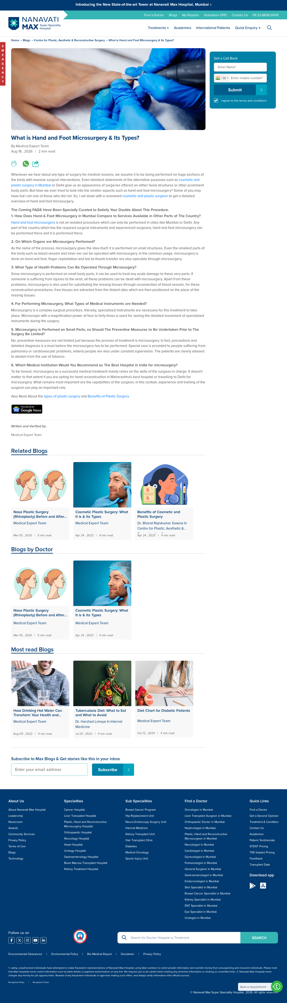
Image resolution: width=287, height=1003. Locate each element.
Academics (182, 27)
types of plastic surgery (62, 396)
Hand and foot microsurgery (33, 222)
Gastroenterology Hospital (81, 857)
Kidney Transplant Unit (140, 834)
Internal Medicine (136, 828)
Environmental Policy (64, 954)
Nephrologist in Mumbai (200, 828)
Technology (15, 858)
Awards (13, 828)
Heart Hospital (73, 844)
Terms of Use (17, 846)
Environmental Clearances (25, 954)
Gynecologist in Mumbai (200, 857)
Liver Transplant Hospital (80, 816)
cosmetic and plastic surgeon (145, 195)
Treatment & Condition (264, 822)
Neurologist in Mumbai (199, 844)
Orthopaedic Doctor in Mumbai (205, 822)
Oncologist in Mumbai (199, 810)
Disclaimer (127, 954)
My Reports (190, 15)
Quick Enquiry (246, 27)
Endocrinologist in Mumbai (202, 881)
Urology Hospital (75, 851)
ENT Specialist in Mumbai (201, 905)
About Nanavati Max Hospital (27, 810)
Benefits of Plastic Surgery (108, 396)
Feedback (256, 858)
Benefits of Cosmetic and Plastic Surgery (158, 514)
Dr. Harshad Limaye (90, 721)
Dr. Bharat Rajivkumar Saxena (160, 523)
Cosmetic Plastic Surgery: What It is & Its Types (101, 514)
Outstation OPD (215, 15)
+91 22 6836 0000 (265, 15)
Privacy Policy (17, 840)
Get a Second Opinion (264, 816)
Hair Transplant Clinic (139, 840)
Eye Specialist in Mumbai (201, 912)
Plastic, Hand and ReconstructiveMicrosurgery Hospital (85, 824)
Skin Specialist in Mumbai (201, 887)
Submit (235, 90)
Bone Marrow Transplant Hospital (85, 863)
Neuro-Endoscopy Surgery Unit (145, 822)
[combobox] (222, 78)
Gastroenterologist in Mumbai (204, 875)
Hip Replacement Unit (139, 816)
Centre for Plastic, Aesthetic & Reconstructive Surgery (69, 40)
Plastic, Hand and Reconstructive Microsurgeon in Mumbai (206, 836)
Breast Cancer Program (140, 810)
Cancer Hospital (74, 810)
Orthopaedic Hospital (78, 832)
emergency (2, 64)
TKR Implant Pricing (262, 852)
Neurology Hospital (76, 838)
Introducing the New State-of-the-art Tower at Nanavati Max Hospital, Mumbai (143, 4)
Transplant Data (260, 864)
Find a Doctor (154, 15)
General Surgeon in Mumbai (203, 869)
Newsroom (15, 822)
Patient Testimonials (262, 840)
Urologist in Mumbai (198, 918)
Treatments (157, 27)
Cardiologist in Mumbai (199, 851)
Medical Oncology (137, 852)
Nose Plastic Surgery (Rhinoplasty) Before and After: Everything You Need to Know (39, 514)
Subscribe (107, 770)
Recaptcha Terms (41, 982)
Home (15, 40)
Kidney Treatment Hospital (81, 869)
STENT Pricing (259, 846)
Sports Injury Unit (136, 858)
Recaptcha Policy (16, 982)
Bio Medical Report (99, 954)
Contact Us (240, 15)
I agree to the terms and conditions (244, 100)
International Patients (213, 27)
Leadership (15, 816)
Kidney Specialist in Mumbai (203, 899)
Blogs (173, 15)
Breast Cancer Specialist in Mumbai (207, 893)
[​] (11, 940)
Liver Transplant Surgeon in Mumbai (208, 816)
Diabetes (131, 846)
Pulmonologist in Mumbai (201, 863)
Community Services (21, 834)
